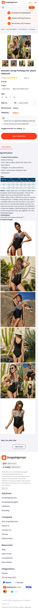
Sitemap (28, 607)
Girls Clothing (22, 29)
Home (2, 29)
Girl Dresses (32, 29)
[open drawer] (35, 3)
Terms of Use (7, 607)
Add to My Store (19, 136)
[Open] (34, 102)
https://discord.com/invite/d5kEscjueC (6, 488)
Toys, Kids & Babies (11, 29)
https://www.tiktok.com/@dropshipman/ (3, 488)
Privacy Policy (18, 607)
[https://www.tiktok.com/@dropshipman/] (3, 488)
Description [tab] (6, 147)
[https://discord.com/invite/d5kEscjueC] (6, 488)
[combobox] (21, 103)
